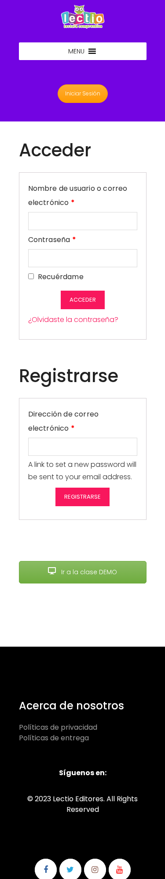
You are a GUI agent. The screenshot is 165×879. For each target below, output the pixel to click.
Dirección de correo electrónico (71, 421)
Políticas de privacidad (58, 727)
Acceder (83, 300)
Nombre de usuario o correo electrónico (78, 195)
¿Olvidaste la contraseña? (73, 319)
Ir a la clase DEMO (88, 572)
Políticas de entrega (54, 738)
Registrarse (82, 497)
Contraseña (52, 239)
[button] (76, 51)
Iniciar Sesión (82, 93)
